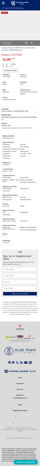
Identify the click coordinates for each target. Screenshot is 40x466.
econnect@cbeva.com (20, 398)
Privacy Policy (26, 427)
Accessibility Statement (13, 429)
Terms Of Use (12, 427)
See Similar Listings (10, 70)
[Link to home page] (20, 3)
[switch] (26, 43)
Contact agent (7, 43)
